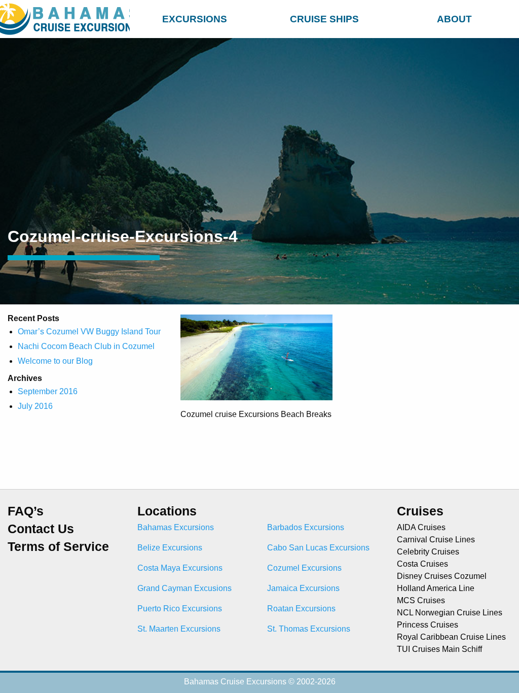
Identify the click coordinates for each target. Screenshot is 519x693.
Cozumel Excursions (304, 568)
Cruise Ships (324, 19)
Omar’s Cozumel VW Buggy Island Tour (89, 331)
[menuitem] (195, 17)
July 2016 (35, 406)
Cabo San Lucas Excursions (318, 547)
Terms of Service (58, 546)
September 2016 (48, 391)
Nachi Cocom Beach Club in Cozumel (86, 346)
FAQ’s (26, 511)
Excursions (194, 19)
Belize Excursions (169, 547)
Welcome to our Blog (55, 361)
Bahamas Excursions (175, 527)
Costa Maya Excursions (180, 568)
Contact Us (41, 529)
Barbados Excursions (305, 527)
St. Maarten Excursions (178, 629)
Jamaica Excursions (303, 588)
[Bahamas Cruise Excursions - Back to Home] (65, 19)
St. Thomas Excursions (308, 629)
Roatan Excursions (301, 608)
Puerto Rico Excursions (179, 608)
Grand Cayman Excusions (184, 588)
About (454, 19)
